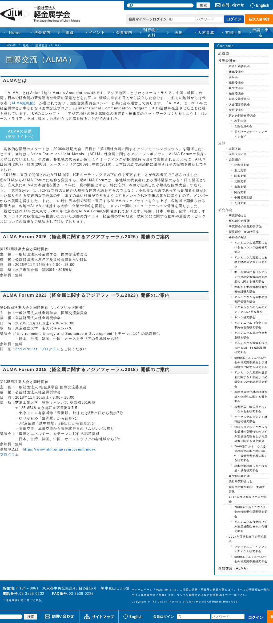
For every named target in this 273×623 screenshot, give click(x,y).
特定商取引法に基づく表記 (24, 600)
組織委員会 (236, 71)
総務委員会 (236, 82)
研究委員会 (236, 87)
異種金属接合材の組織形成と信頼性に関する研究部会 (250, 396)
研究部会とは (238, 215)
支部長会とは (238, 153)
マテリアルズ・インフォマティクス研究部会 (250, 549)
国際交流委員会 (239, 98)
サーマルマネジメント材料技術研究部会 (250, 419)
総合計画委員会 (239, 66)
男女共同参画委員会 (242, 115)
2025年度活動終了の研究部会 (248, 499)
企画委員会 (236, 109)
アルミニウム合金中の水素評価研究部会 (250, 299)
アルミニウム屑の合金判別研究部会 (250, 335)
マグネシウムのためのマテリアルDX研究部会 (250, 309)
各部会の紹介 (238, 237)
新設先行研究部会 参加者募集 (247, 489)
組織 (26, 45)
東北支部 (240, 170)
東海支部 (240, 186)
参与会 (233, 77)
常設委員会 (227, 61)
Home (15, 32)
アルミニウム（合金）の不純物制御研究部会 (250, 325)
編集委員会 (236, 93)
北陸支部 (240, 181)
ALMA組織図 (22, 103)
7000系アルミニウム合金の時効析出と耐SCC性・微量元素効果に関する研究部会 (250, 453)
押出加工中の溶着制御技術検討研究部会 (250, 289)
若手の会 (240, 120)
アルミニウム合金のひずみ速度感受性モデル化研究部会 (250, 526)
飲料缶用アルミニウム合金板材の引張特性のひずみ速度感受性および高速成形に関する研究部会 (250, 434)
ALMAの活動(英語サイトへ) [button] (20, 134)
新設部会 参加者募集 (244, 231)
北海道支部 (242, 164)
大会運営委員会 (239, 104)
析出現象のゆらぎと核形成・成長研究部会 (250, 468)
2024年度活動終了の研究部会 (248, 539)
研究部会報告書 (239, 476)
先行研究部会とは (241, 481)
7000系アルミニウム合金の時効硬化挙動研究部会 (250, 512)
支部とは (235, 148)
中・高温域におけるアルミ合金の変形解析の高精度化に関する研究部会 (250, 277)
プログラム (50, 349)
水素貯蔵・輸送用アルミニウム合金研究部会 (250, 409)
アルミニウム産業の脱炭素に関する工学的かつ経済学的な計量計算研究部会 (250, 379)
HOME (11, 45)
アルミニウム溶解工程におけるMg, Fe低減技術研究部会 (250, 347)
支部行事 (233, 32)
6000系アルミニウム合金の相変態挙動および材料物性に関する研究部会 (250, 362)
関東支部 (240, 175)
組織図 (223, 53)
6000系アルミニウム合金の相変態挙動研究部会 (250, 559)
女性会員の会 (243, 126)
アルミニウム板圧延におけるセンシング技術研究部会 (250, 247)
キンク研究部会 (244, 317)
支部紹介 (235, 159)
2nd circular (26, 349)
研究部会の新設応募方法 (245, 226)
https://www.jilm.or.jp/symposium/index (59, 449)
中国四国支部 (243, 197)
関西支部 (240, 192)
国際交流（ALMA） (48, 45)
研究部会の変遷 (239, 220)
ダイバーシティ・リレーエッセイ (250, 134)
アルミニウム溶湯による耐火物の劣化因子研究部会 (250, 262)
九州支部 (240, 203)
